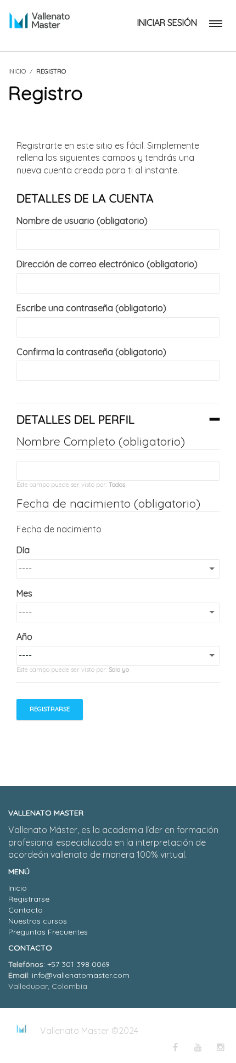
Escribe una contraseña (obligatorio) (91, 307)
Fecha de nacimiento (59, 529)
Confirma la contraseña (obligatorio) (91, 351)
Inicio (17, 888)
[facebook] (175, 1047)
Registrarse (28, 899)
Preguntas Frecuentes (48, 932)
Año (24, 636)
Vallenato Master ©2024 (89, 1030)
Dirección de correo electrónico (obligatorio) (107, 263)
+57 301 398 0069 (78, 964)
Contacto (25, 910)
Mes (24, 593)
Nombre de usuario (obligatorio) (82, 220)
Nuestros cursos (37, 921)
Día (23, 549)
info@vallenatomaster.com (81, 975)
